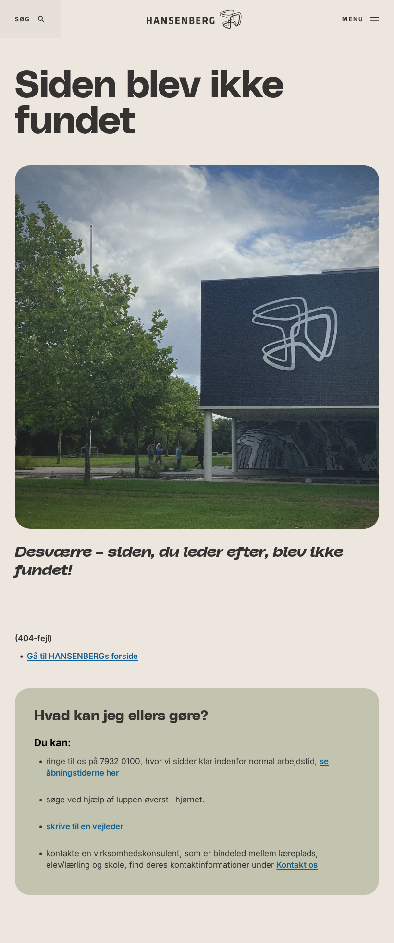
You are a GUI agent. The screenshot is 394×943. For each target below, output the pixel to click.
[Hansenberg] (194, 19)
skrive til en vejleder (84, 826)
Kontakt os (297, 865)
